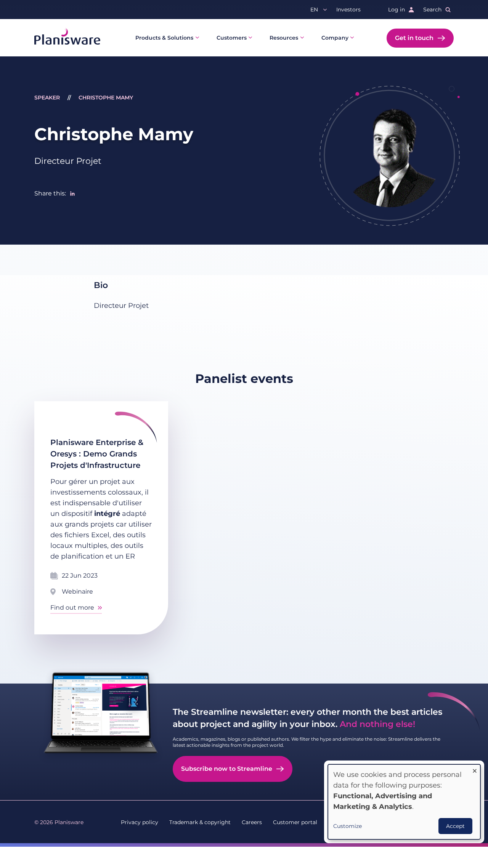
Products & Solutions (164, 37)
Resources (284, 37)
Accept (455, 826)
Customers (232, 37)
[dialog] (404, 801)
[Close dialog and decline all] (474, 769)
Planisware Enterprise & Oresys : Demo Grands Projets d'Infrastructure (96, 454)
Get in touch (414, 38)
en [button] (314, 9)
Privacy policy (139, 822)
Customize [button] (347, 826)
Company (334, 37)
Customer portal (295, 822)
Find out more (72, 607)
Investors (348, 9)
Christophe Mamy (106, 97)
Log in (396, 9)
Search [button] (432, 9)
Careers (252, 822)
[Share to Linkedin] (72, 193)
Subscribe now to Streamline (226, 768)
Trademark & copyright (200, 822)
